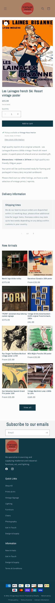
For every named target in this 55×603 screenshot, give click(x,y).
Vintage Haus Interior (17, 596)
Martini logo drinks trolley (11, 278)
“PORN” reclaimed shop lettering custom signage (14, 315)
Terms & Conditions (13, 568)
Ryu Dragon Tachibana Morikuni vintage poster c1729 (14, 354)
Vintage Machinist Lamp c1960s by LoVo (39, 392)
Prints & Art (10, 491)
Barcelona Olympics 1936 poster (40, 278)
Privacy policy (13, 600)
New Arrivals (10, 550)
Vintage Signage (12, 498)
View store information (14, 139)
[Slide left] (22, 233)
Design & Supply (12, 533)
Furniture (9, 509)
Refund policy (46, 596)
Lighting (8, 503)
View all (27, 407)
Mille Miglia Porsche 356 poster (39, 353)
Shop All (9, 485)
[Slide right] (33, 233)
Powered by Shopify (32, 596)
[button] (5, 8)
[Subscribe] (47, 433)
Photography (11, 521)
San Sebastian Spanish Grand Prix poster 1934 (13, 392)
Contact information (42, 600)
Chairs (8, 515)
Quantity (5, 109)
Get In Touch (10, 527)
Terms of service (26, 600)
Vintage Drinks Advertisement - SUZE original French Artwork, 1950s (39, 316)
